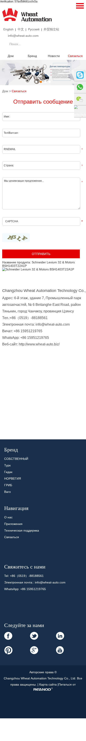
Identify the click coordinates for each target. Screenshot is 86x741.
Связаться (19, 91)
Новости (54, 56)
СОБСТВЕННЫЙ (16, 458)
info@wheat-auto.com (23, 35)
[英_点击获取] (16, 237)
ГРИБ (8, 485)
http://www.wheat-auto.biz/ (39, 344)
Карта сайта (48, 684)
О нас (8, 517)
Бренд (32, 56)
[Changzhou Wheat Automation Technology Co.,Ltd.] (27, 23)
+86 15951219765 (34, 337)
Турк (7, 465)
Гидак (8, 472)
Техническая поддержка (21, 530)
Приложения (13, 524)
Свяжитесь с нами (24, 567)
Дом (11, 56)
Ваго (7, 491)
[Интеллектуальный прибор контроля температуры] (43, 72)
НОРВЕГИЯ (12, 478)
